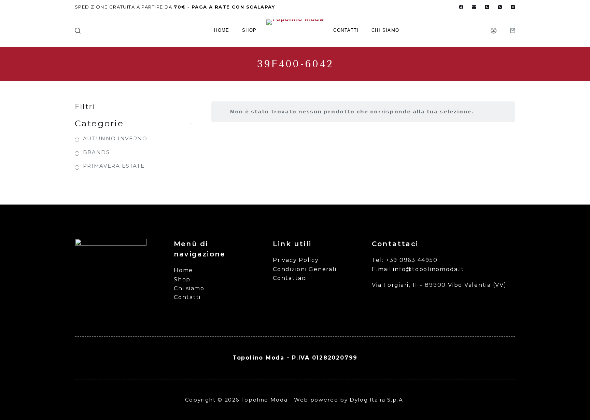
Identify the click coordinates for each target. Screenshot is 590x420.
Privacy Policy (296, 260)
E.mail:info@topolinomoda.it (418, 269)
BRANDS (96, 152)
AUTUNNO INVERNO (115, 138)
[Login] (493, 30)
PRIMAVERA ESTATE (113, 166)
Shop (249, 30)
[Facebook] (461, 7)
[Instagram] (513, 7)
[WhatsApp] (500, 7)
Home (221, 30)
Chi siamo (385, 30)
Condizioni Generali (304, 269)
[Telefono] (487, 7)
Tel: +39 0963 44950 (404, 260)
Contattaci (290, 278)
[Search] (78, 30)
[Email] (474, 7)
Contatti (346, 30)
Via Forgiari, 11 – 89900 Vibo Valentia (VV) (439, 285)
